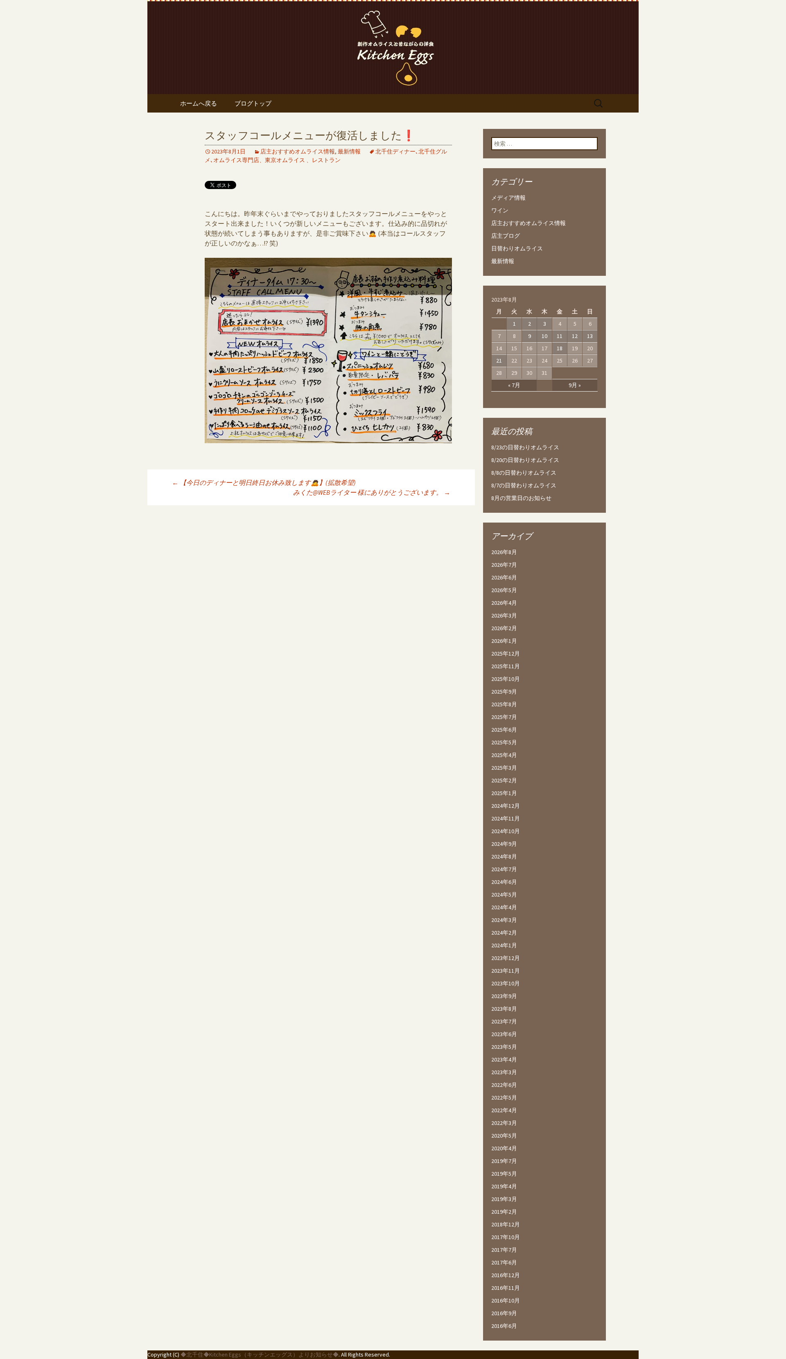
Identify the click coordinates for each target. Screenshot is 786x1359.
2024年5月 (504, 894)
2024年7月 (504, 869)
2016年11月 (505, 1287)
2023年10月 (505, 983)
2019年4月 (504, 1186)
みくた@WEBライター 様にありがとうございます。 (371, 492)
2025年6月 (504, 729)
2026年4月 (504, 602)
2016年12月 (505, 1275)
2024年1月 (504, 945)
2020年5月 (504, 1135)
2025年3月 (504, 767)
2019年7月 (504, 1161)
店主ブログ (505, 235)
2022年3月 (504, 1123)
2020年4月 (504, 1148)
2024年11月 (505, 818)
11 (559, 336)
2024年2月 (504, 932)
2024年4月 (504, 907)
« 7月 (514, 385)
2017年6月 (504, 1262)
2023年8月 (504, 1008)
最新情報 (349, 151)
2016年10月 (505, 1300)
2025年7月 (504, 717)
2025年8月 (504, 704)
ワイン (499, 210)
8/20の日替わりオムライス (525, 460)
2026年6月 (504, 577)
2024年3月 (504, 920)
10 (544, 336)
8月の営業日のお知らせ (521, 498)
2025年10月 (505, 679)
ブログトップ (253, 103)
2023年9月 (504, 996)
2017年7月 (504, 1249)
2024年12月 (505, 805)
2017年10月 (505, 1237)
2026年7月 (504, 564)
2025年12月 (505, 653)
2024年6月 (504, 882)
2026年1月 (504, 641)
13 (590, 336)
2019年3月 (504, 1199)
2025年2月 (504, 780)
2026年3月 (504, 615)
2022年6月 (504, 1085)
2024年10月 (505, 831)
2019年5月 (504, 1173)
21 (499, 360)
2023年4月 (504, 1059)
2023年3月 (504, 1072)
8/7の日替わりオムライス (523, 485)
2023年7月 (504, 1021)
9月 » (575, 385)
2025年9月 (504, 691)
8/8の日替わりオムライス (523, 472)
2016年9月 (504, 1313)
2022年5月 (504, 1097)
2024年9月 (504, 843)
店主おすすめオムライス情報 (297, 151)
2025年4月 (504, 755)
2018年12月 (505, 1224)
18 (559, 348)
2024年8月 (504, 856)
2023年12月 (505, 958)
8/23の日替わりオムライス (525, 447)
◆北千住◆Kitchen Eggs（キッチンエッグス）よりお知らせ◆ (260, 1354)
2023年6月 (504, 1034)
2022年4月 (504, 1110)
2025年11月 (505, 666)
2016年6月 (504, 1326)
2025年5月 (504, 742)
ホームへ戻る (198, 103)
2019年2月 (504, 1211)
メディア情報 (508, 197)
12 (575, 336)
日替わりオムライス (517, 248)
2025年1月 (504, 793)
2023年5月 (504, 1046)
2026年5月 (504, 590)
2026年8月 (504, 552)
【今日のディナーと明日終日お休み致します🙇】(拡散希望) (264, 482)
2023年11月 (505, 970)
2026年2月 (504, 628)
